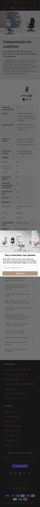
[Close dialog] (38, 232)
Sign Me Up (20, 273)
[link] (20, 241)
